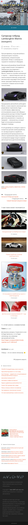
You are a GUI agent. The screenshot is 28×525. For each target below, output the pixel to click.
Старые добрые (16, 430)
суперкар (23, 186)
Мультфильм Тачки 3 (13, 463)
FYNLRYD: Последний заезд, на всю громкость (12, 369)
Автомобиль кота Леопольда (17, 432)
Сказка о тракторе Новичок (16, 436)
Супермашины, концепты (11, 48)
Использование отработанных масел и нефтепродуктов (14, 295)
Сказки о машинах (14, 435)
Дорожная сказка (14, 434)
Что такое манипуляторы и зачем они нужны (12, 392)
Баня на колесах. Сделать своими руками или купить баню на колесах (12, 452)
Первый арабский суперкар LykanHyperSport (14, 255)
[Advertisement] (14, 411)
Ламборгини (17, 186)
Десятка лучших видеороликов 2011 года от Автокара (14, 315)
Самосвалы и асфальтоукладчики (9, 380)
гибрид (6, 186)
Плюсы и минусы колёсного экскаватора (11, 387)
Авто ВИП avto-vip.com (17, 490)
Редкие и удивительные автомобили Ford (11, 383)
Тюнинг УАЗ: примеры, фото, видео (10, 385)
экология (3, 188)
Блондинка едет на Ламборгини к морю (14, 232)
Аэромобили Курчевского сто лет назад (11, 371)
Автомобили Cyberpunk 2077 (8, 378)
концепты (11, 186)
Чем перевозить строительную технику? (11, 390)
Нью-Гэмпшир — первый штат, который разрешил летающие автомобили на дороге (13, 374)
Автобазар (6, 46)
